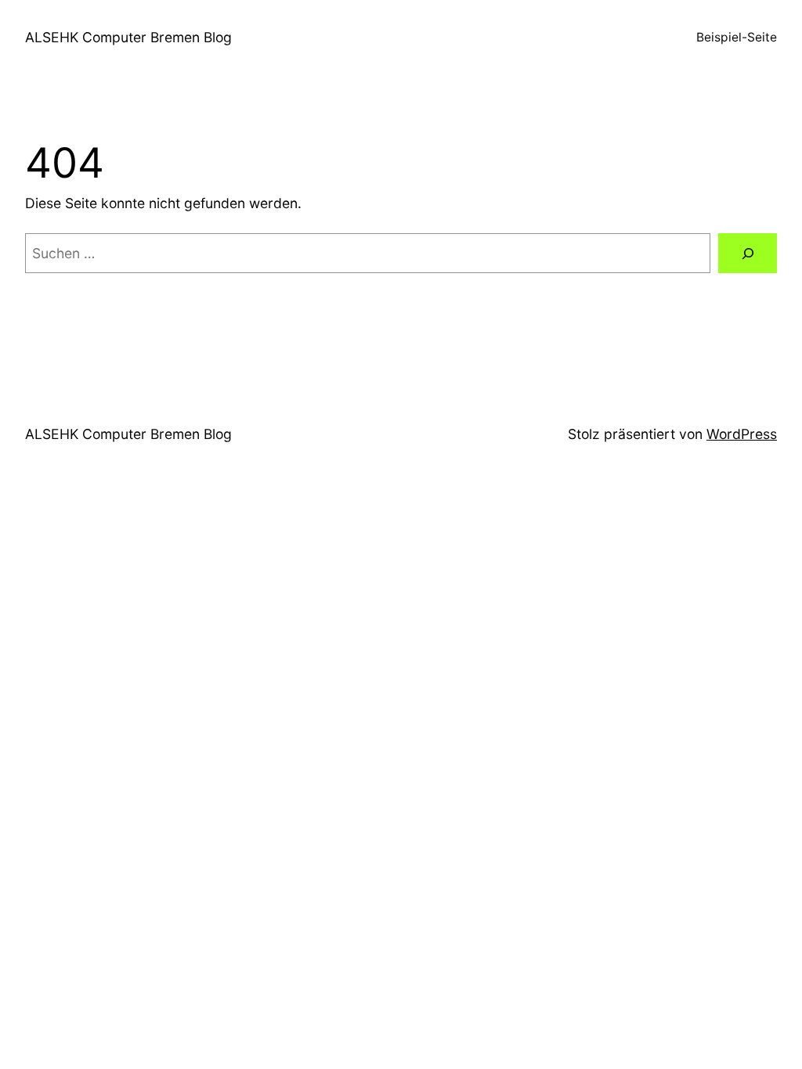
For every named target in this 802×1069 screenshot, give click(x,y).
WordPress (741, 434)
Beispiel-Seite (736, 37)
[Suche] (747, 253)
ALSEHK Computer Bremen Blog (128, 37)
